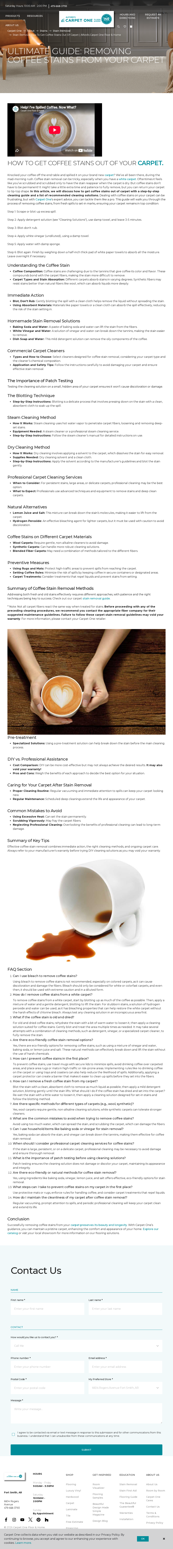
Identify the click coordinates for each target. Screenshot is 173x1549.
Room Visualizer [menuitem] (98, 1486)
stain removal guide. (96, 598)
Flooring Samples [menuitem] (98, 1496)
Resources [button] (35, 15)
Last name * (96, 1300)
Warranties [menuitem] (126, 1512)
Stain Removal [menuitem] (128, 1484)
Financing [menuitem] (72, 1528)
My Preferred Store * (101, 1379)
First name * (18, 1300)
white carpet (127, 179)
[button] (118, 26)
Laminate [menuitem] (71, 1509)
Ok (143, 1538)
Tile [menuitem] (68, 1515)
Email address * (98, 1358)
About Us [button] (12, 25)
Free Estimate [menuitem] (74, 1521)
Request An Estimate (153, 16)
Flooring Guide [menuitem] (128, 1496)
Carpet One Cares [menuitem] (153, 1498)
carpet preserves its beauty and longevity (99, 1225)
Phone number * (20, 1358)
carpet (109, 175)
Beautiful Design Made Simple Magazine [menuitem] (101, 1509)
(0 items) (131, 26)
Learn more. (23, 1542)
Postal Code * (18, 1379)
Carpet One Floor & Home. (29, 1527)
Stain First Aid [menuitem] (128, 1490)
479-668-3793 (59, 6)
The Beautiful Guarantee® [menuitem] (127, 1505)
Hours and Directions (127, 16)
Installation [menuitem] (126, 1519)
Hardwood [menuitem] (72, 1496)
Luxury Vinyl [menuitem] (73, 1490)
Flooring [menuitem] (71, 1484)
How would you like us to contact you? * (34, 1337)
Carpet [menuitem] (70, 1503)
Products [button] (12, 15)
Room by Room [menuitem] (155, 1490)
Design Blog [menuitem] (100, 1520)
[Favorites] (125, 26)
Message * (17, 1400)
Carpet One (43, 199)
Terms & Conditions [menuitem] (152, 1514)
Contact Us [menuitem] (153, 1506)
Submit (86, 1449)
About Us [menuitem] (151, 1484)
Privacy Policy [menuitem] (154, 1522)
